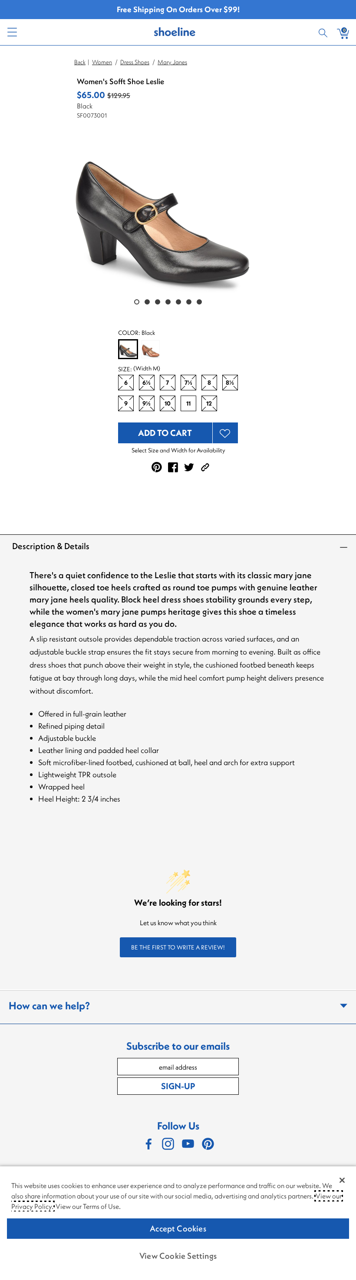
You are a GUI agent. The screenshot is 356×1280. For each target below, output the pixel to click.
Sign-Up (178, 1085)
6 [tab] (189, 302)
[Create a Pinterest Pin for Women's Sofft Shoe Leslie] (156, 467)
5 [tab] (178, 302)
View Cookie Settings (178, 1256)
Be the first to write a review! (178, 947)
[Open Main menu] (12, 32)
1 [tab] (137, 302)
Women (102, 62)
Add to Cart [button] (165, 432)
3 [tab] (157, 302)
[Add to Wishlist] (225, 432)
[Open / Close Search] (324, 32)
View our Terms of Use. (88, 1206)
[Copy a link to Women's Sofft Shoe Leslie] (205, 467)
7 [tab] (199, 302)
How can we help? (49, 1005)
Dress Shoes (134, 62)
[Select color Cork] (151, 349)
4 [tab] (168, 302)
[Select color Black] (128, 349)
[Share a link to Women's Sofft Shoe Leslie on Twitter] (189, 467)
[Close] (342, 1180)
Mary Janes (172, 62)
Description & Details (50, 545)
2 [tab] (147, 302)
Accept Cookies (178, 1228)
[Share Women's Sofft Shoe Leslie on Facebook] (173, 467)
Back (80, 62)
